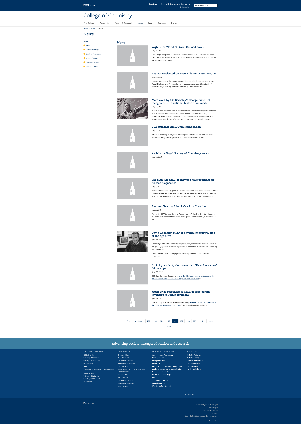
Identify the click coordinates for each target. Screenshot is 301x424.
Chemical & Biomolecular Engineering (175, 4)
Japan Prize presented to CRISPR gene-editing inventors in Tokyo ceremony (181, 293)
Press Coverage (92, 49)
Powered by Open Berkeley (207, 405)
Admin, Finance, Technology (162, 355)
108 (188, 321)
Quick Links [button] (184, 7)
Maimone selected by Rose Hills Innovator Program (184, 73)
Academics (105, 23)
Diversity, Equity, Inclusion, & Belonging (167, 366)
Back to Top (213, 421)
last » (170, 326)
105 (169, 321)
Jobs (153, 378)
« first (128, 321)
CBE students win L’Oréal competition (176, 126)
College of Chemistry (107, 15)
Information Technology (161, 375)
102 (149, 321)
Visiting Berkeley (194, 369)
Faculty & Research (124, 23)
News (140, 23)
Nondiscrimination (210, 410)
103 (156, 321)
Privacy (214, 413)
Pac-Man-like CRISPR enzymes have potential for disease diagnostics (183, 181)
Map (85, 366)
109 (195, 321)
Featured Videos (92, 62)
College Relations (158, 361)
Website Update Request (161, 386)
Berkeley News (193, 358)
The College (89, 23)
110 (202, 321)
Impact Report (92, 58)
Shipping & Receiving (160, 380)
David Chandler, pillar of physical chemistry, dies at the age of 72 (183, 234)
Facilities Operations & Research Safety (167, 369)
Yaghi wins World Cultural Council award (178, 47)
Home (85, 29)
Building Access (158, 358)
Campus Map (192, 366)
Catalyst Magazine (93, 54)
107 (182, 321)
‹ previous (138, 321)
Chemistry (153, 4)
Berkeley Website (194, 355)
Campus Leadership (195, 361)
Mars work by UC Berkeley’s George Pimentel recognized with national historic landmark (181, 101)
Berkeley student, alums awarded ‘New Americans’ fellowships (184, 266)
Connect (162, 23)
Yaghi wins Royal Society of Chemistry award (181, 153)
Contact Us (156, 363)
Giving (174, 23)
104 (162, 321)
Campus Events (193, 363)
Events (151, 23)
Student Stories (92, 66)
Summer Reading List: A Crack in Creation (179, 206)
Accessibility (213, 407)
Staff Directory (158, 383)
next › (211, 321)
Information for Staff (160, 372)
